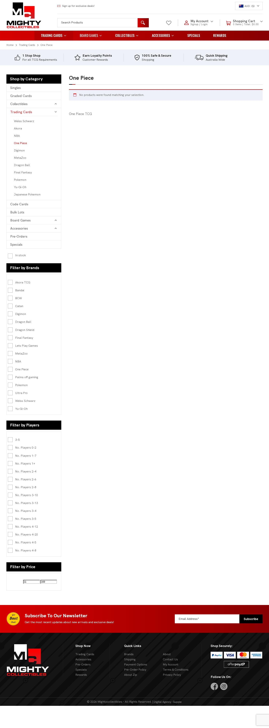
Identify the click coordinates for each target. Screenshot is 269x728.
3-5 (17, 440)
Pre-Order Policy (135, 670)
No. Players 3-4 (25, 511)
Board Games (89, 35)
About (167, 654)
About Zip (130, 675)
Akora (18, 128)
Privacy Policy (172, 675)
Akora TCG (22, 282)
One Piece (20, 143)
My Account (170, 664)
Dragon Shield (24, 330)
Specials (193, 35)
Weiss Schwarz (24, 121)
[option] (45, 57)
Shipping (130, 659)
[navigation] (249, 6)
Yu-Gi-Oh (20, 187)
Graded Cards (21, 96)
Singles (15, 88)
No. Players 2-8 (25, 487)
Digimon (19, 150)
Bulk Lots (17, 212)
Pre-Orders (18, 236)
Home (10, 45)
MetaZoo (20, 158)
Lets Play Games (26, 346)
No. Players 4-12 (26, 527)
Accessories (161, 35)
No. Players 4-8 (25, 550)
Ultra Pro (21, 393)
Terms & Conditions (175, 670)
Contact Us (170, 659)
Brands (129, 654)
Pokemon (20, 180)
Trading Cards (52, 35)
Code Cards (19, 204)
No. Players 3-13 (26, 503)
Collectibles (125, 35)
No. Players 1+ (25, 463)
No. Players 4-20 (26, 534)
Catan (19, 306)
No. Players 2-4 (25, 471)
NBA (17, 136)
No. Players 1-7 (25, 456)
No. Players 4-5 (25, 542)
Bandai (19, 290)
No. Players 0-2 (25, 448)
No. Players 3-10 (26, 495)
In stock (20, 255)
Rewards (219, 35)
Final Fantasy (23, 172)
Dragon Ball (22, 165)
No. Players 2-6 (25, 479)
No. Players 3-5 (25, 519)
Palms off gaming (26, 377)
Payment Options (135, 664)
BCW (18, 298)
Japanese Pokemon (27, 194)
